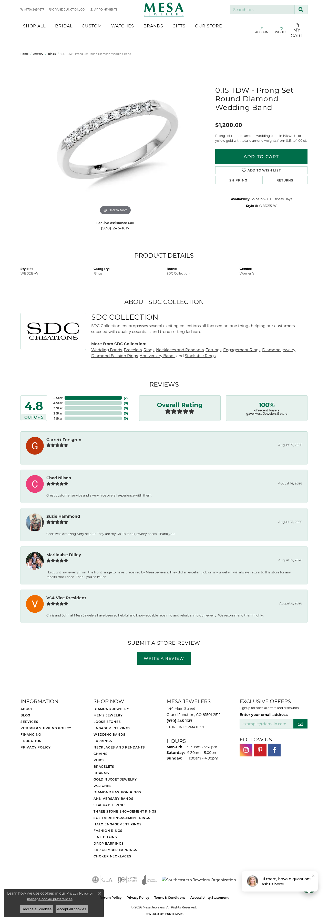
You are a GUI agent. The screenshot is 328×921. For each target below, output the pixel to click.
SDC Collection (178, 273)
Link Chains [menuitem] (105, 837)
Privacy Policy (35, 747)
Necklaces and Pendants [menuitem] (119, 747)
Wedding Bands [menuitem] (109, 734)
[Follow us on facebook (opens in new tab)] (274, 750)
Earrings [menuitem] (103, 741)
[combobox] (262, 9)
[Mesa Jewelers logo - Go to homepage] (164, 10)
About (26, 709)
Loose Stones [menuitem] (107, 722)
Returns (284, 180)
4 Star (58, 403)
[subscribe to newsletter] (300, 723)
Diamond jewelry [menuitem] (111, 709)
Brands (153, 25)
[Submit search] (301, 9)
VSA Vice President (66, 597)
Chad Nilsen (58, 477)
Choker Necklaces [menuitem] (112, 856)
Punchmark (174, 914)
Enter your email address (264, 714)
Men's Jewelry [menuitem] (108, 715)
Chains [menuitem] (101, 754)
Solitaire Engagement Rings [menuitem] (122, 818)
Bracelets (133, 349)
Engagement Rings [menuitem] (112, 728)
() (126, 398)
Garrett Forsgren (63, 439)
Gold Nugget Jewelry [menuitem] (115, 779)
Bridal (64, 25)
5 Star (58, 398)
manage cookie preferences (50, 899)
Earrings (213, 349)
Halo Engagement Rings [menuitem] (118, 824)
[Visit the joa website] (149, 879)
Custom (92, 25)
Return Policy (110, 897)
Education (31, 741)
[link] (32, 9)
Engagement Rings (241, 349)
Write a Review (164, 658)
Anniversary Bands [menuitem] (114, 798)
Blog (25, 715)
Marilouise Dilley (63, 554)
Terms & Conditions (169, 897)
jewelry (38, 54)
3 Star (58, 408)
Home (24, 54)
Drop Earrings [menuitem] (109, 843)
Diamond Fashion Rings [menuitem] (117, 792)
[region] (115, 139)
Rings (52, 54)
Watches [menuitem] (103, 786)
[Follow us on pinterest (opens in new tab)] (260, 750)
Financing (30, 734)
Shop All (34, 25)
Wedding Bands (106, 349)
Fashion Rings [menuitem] (108, 830)
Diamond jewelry (278, 349)
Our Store (208, 25)
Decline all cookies (37, 909)
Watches (122, 25)
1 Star (58, 418)
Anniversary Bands (157, 355)
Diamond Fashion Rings (114, 355)
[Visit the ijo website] (127, 879)
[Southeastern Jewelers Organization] (199, 880)
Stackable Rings (200, 355)
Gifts (179, 25)
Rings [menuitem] (99, 760)
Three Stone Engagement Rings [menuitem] (125, 811)
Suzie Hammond (63, 516)
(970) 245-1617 (115, 228)
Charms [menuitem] (101, 773)
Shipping (238, 180)
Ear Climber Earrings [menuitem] (115, 850)
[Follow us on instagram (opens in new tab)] (246, 750)
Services (29, 722)
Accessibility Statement (209, 897)
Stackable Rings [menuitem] (110, 805)
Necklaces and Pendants (180, 349)
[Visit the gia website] (102, 879)
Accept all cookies (71, 909)
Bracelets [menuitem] (104, 766)
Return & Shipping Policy (45, 728)
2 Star (58, 413)
